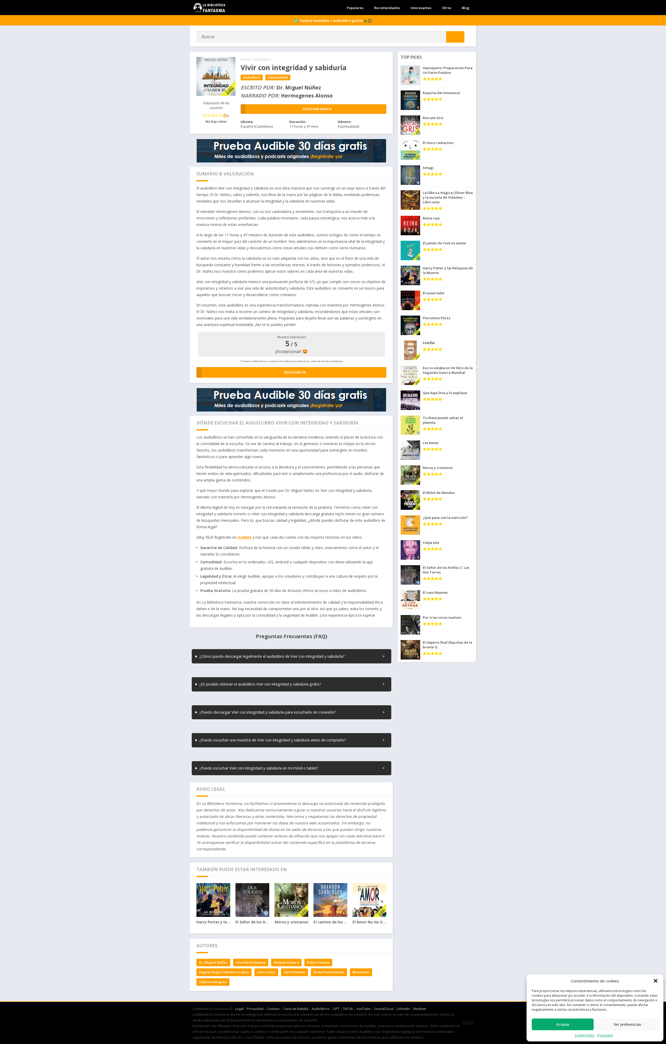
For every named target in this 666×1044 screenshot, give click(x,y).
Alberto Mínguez (213, 982)
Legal (239, 1008)
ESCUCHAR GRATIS (317, 109)
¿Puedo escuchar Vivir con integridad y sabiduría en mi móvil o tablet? (258, 768)
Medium (419, 1008)
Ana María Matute (251, 962)
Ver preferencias (627, 1024)
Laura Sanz (266, 972)
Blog (465, 7)
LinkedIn (403, 1008)
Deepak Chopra (286, 962)
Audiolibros (262, 59)
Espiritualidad (278, 77)
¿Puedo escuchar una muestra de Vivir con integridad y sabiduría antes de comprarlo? (272, 740)
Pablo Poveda (318, 962)
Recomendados (387, 7)
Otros (446, 7)
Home (245, 59)
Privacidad (605, 1035)
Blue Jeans (361, 972)
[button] (655, 980)
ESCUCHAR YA (295, 372)
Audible (245, 537)
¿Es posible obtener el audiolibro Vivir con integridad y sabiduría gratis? (260, 684)
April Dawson (294, 972)
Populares (355, 7)
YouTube (363, 1008)
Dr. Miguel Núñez (213, 962)
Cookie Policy (584, 1035)
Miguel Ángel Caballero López (224, 972)
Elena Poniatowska (328, 972)
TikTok (348, 1008)
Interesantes (421, 7)
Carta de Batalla (295, 1008)
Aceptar (562, 1024)
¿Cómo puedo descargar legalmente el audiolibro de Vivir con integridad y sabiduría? (272, 656)
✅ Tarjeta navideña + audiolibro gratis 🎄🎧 (333, 20)
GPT (336, 1008)
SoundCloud (383, 1008)
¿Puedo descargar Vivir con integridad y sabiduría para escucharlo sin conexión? (267, 712)
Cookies (273, 1008)
